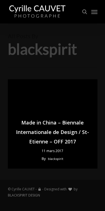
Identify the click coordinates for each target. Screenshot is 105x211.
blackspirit (55, 159)
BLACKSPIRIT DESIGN (24, 195)
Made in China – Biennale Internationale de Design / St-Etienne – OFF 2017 (52, 132)
